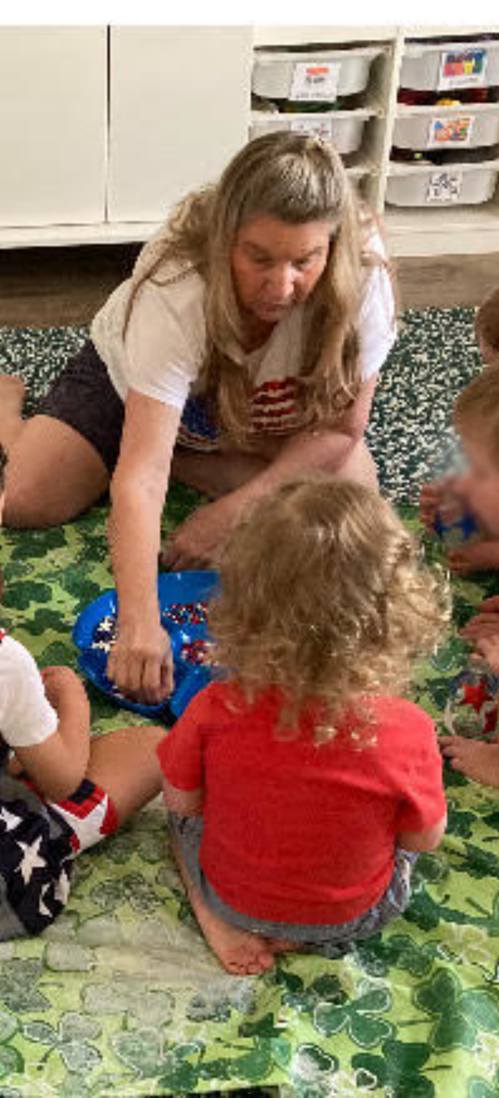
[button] (496, 4)
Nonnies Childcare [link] (464, 3)
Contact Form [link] (484, 3)
